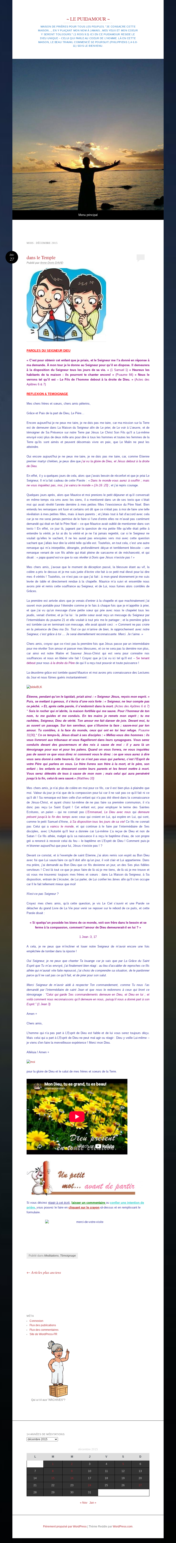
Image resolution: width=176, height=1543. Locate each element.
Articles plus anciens (44, 1272)
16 (72, 1478)
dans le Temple (41, 257)
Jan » (92, 1502)
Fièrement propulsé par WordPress (65, 1526)
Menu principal (88, 215)
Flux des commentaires (44, 1329)
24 (89, 1485)
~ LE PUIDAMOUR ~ (88, 19)
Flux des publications (43, 1325)
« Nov (83, 1502)
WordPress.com (122, 1526)
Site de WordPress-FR (43, 1334)
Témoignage (68, 1255)
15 (53, 1478)
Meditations (51, 1255)
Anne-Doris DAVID (51, 262)
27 (140, 1485)
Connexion (36, 1321)
